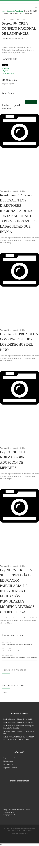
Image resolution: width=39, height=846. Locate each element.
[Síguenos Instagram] (2, 2)
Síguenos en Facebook (14, 670)
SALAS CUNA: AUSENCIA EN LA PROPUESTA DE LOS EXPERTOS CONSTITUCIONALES (18, 738)
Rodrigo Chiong (23, 833)
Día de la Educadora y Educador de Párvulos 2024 (18, 719)
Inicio (3, 11)
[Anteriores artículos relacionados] (28, 102)
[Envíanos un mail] (14, 2)
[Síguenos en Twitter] (8, 2)
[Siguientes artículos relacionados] (34, 102)
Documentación (8, 764)
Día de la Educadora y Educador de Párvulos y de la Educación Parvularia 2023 (18, 727)
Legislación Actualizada (15, 11)
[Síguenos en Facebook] (5, 2)
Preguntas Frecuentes (9, 758)
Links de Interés (8, 761)
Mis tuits (4, 692)
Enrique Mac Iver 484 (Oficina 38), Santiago (16, 810)
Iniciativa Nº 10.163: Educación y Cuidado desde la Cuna (18, 733)
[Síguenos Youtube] (11, 2)
